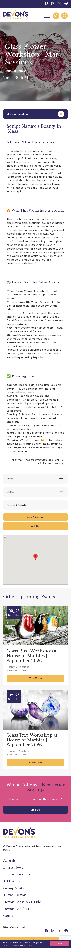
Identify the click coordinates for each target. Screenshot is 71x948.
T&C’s (44, 440)
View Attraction (35, 517)
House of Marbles (15, 71)
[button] (35, 557)
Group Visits (14, 888)
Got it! (59, 943)
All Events (11, 881)
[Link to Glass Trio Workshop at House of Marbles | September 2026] (35, 710)
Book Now (35, 526)
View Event (35, 678)
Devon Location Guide (22, 902)
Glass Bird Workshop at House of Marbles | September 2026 (32, 655)
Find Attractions (16, 874)
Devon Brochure (17, 909)
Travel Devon (14, 895)
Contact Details (16, 505)
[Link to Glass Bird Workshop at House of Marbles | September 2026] (35, 625)
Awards (9, 860)
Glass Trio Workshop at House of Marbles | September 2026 (32, 740)
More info (28, 945)
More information (17, 114)
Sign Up (35, 809)
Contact (10, 916)
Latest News (13, 867)
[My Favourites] (64, 15)
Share (10, 492)
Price (10, 478)
